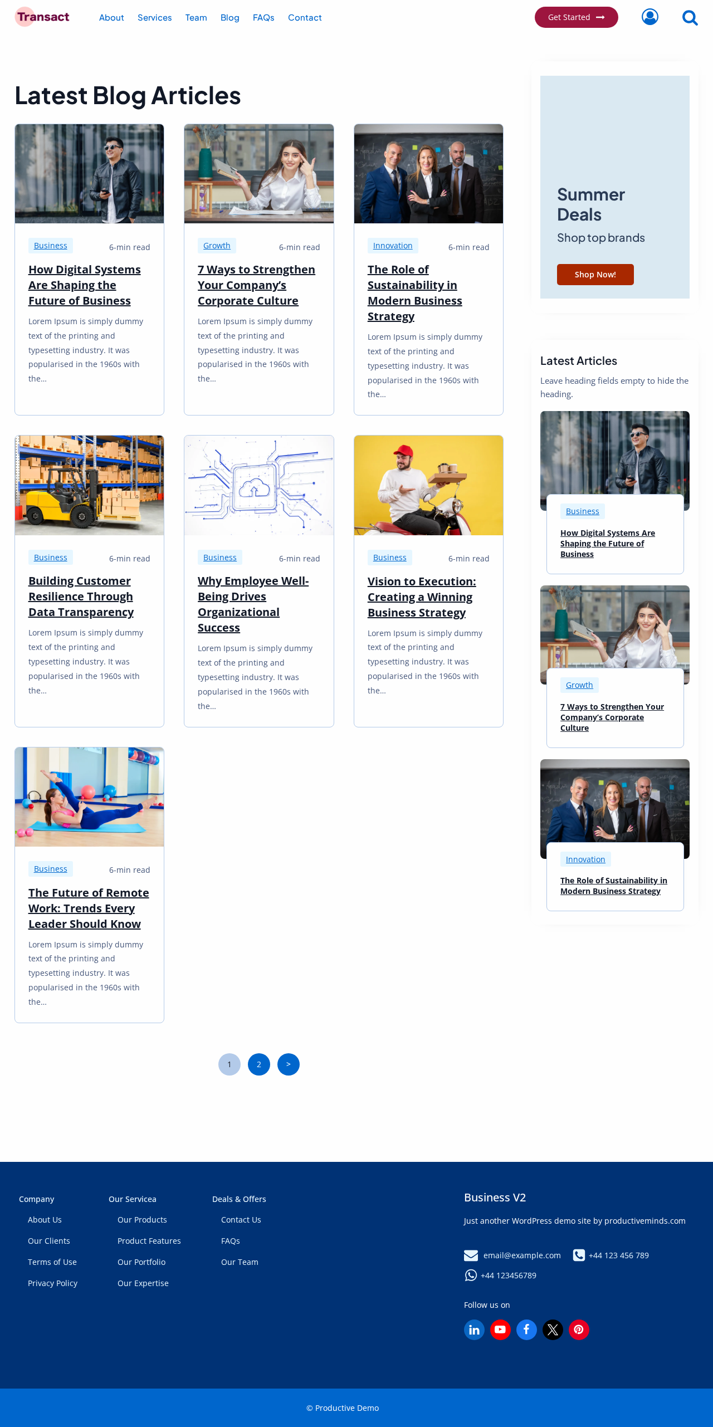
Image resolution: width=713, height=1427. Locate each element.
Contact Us (241, 1219)
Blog (230, 17)
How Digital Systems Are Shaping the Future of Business (84, 285)
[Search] (681, 17)
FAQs (264, 17)
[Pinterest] (579, 1330)
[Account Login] (650, 17)
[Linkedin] (474, 1330)
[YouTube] (500, 1330)
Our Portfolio (141, 1262)
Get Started (569, 17)
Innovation (393, 245)
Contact (305, 17)
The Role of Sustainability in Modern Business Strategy (415, 293)
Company (36, 1199)
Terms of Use (52, 1262)
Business (50, 245)
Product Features (149, 1240)
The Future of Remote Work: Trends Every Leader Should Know (88, 908)
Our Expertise (143, 1283)
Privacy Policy (52, 1283)
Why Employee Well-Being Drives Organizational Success (253, 604)
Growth (217, 245)
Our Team (239, 1262)
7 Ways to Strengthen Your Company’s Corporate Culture (256, 285)
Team (196, 17)
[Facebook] (526, 1330)
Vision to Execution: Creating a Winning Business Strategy (422, 597)
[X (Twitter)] (553, 1330)
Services (155, 17)
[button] (560, 189)
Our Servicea (133, 1199)
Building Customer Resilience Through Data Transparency (81, 596)
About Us (45, 1219)
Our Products (142, 1219)
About (111, 17)
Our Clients (49, 1240)
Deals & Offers (239, 1199)
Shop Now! (595, 274)
